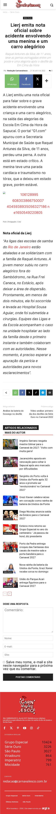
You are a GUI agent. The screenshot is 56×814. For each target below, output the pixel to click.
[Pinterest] (17, 728)
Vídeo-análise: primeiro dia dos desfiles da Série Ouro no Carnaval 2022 (41, 413)
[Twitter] (11, 728)
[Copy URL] (36, 393)
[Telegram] (43, 393)
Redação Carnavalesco (17, 70)
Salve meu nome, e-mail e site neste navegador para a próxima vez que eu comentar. (28, 665)
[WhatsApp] (15, 393)
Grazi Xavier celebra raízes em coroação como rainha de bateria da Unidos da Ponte (35, 501)
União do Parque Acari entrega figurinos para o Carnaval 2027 (32, 582)
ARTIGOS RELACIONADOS (21, 427)
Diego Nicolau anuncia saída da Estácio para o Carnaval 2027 (35, 515)
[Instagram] (31, 728)
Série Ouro (14, 12)
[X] (29, 393)
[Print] (50, 393)
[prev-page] (5, 594)
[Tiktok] (38, 728)
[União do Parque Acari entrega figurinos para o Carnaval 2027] (10, 582)
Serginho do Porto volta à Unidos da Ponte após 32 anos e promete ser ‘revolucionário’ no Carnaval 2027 (34, 483)
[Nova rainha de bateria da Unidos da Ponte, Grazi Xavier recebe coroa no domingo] (10, 568)
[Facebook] (22, 393)
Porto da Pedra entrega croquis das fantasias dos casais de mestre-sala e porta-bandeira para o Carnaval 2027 (34, 550)
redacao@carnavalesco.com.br (25, 781)
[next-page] (9, 594)
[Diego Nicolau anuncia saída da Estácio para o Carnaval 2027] (10, 515)
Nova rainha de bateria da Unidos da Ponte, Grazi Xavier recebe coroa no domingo (36, 568)
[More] (46, 81)
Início (5, 12)
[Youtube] (24, 728)
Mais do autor (15, 432)
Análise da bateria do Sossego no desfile (13, 412)
